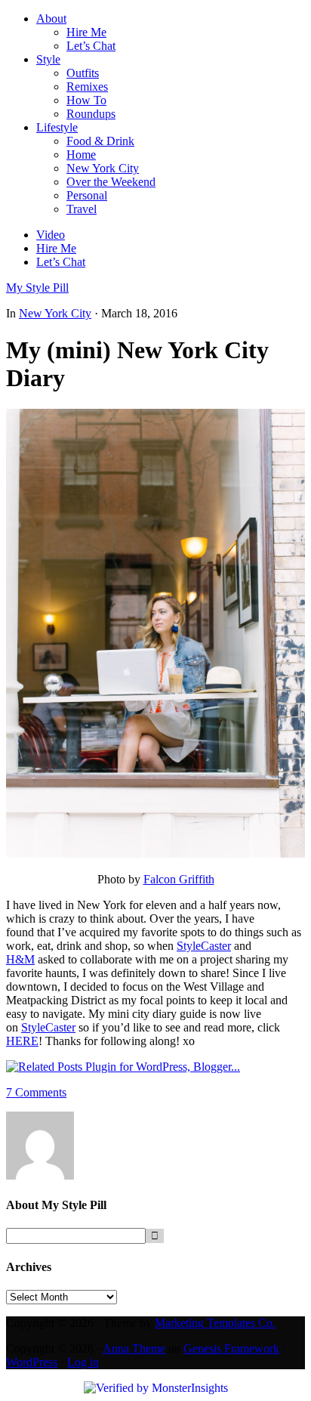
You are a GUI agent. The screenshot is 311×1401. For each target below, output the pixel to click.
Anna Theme (134, 1348)
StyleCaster (204, 945)
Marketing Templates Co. (215, 1322)
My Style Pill (37, 287)
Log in (83, 1362)
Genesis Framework (231, 1348)
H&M (20, 959)
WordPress (31, 1362)
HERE (22, 1041)
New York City (55, 313)
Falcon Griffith (178, 879)
